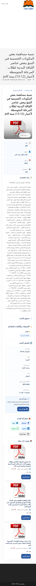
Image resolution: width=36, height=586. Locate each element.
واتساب (13, 428)
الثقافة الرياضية (17, 90)
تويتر (13, 423)
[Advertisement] (18, 29)
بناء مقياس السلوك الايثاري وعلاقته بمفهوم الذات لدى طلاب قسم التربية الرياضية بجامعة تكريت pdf (19, 464)
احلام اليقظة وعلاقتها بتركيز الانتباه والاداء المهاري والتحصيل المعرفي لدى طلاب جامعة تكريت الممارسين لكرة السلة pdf (19, 503)
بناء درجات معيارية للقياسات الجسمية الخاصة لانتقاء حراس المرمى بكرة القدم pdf (18, 543)
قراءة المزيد (26, 477)
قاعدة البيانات (28, 90)
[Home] (33, 79)
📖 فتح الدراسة (23, 409)
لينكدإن (24, 428)
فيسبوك (24, 423)
